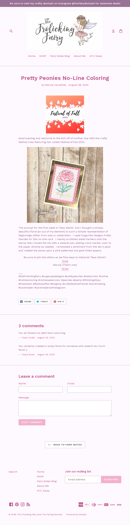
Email (70, 383)
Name (22, 383)
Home (31, 55)
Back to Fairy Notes (67, 444)
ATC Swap (96, 55)
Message (24, 397)
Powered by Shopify (76, 514)
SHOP (42, 55)
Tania (65, 261)
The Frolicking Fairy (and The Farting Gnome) (39, 514)
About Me (80, 55)
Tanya (64, 268)
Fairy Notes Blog (60, 55)
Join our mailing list (78, 471)
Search (13, 471)
